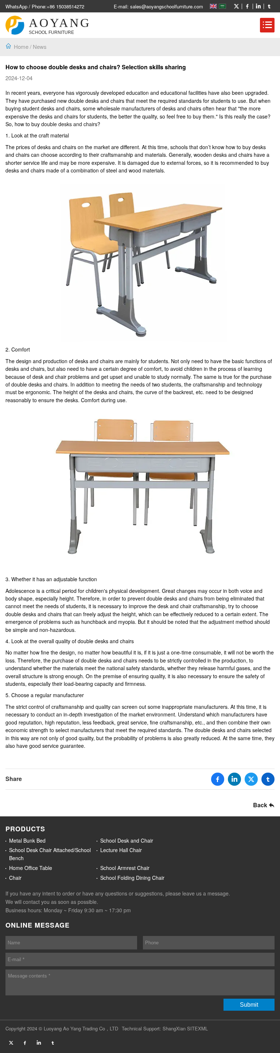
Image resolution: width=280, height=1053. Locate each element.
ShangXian (174, 1028)
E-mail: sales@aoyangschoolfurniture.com (158, 6)
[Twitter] (236, 6)
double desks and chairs (69, 124)
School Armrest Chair (124, 867)
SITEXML (197, 1028)
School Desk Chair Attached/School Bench (50, 854)
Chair (15, 877)
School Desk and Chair (126, 840)
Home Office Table (30, 867)
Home (21, 46)
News (40, 46)
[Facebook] (247, 6)
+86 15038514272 (65, 6)
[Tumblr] (269, 6)
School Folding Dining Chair (132, 877)
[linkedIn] (258, 6)
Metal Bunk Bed (27, 840)
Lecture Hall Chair (121, 850)
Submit (249, 1005)
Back (261, 805)
